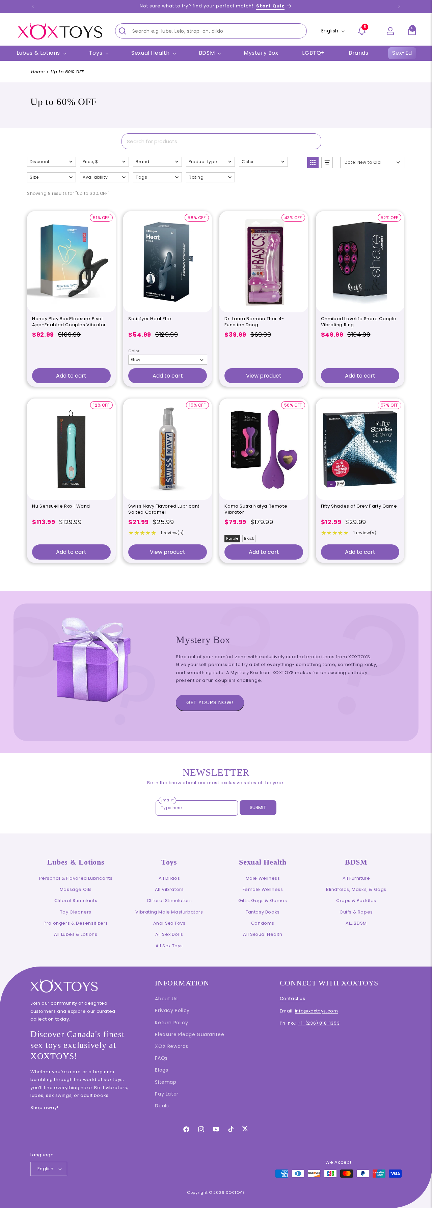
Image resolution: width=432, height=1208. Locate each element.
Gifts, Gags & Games (262, 900)
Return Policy (171, 1022)
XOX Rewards (171, 1046)
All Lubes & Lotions (75, 934)
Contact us (292, 998)
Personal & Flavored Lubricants (76, 878)
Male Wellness (263, 878)
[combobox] (211, 30)
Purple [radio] (232, 538)
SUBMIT (258, 807)
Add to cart (71, 376)
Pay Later (166, 1093)
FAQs (161, 1058)
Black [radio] (249, 538)
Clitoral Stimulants (75, 900)
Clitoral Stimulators (169, 900)
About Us (166, 998)
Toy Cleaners (75, 912)
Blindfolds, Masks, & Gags (356, 889)
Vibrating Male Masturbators (169, 912)
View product (263, 376)
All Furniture (356, 878)
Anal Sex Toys (169, 923)
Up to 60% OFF (67, 72)
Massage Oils (76, 889)
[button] (411, 31)
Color (133, 351)
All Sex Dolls (169, 934)
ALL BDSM (356, 923)
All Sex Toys (169, 946)
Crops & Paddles (356, 900)
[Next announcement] (399, 6)
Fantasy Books (263, 912)
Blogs (161, 1069)
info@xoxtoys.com (316, 1011)
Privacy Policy (172, 1010)
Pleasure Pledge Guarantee (189, 1034)
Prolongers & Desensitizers (76, 923)
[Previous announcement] (32, 6)
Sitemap (165, 1082)
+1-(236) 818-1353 (319, 1023)
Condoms (262, 923)
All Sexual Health (262, 934)
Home (38, 72)
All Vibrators (169, 889)
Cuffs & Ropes (356, 912)
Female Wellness (263, 889)
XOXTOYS (235, 1192)
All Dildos (169, 878)
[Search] (122, 30)
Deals (162, 1105)
